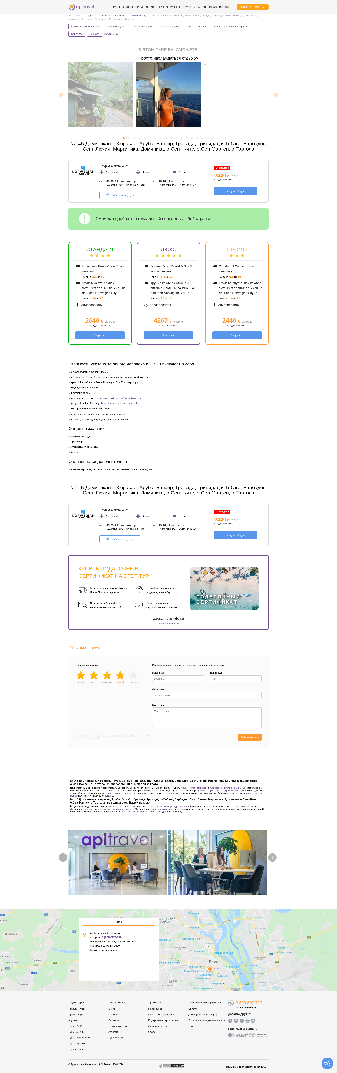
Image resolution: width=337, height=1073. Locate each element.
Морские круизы (170, 26)
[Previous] (61, 95)
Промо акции (76, 1014)
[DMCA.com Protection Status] (172, 1066)
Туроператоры (116, 1037)
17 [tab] (208, 139)
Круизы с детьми (196, 26)
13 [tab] (187, 139)
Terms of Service (84, 738)
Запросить (100, 335)
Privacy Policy (137, 735)
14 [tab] (192, 139)
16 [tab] (202, 139)
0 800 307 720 (249, 1002)
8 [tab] (160, 139)
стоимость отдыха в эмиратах (116, 809)
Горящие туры (166, 7)
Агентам (113, 1031)
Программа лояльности (162, 1014)
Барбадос (76, 33)
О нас (111, 1008)
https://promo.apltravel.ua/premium (120, 403)
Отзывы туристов (118, 1026)
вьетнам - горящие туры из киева (171, 806)
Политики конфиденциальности (206, 1020)
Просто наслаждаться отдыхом (168, 58)
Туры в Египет (76, 1049)
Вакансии (113, 1020)
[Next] (276, 95)
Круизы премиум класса (85, 26)
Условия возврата (168, 623)
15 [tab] (197, 139)
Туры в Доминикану (79, 1037)
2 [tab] (129, 139)
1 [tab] (123, 139)
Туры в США (75, 1026)
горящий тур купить (162, 809)
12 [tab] (181, 139)
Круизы (127, 7)
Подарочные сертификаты (163, 1020)
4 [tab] (139, 139)
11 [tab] (176, 139)
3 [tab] (134, 139)
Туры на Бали (76, 1031)
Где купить (187, 7)
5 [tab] (145, 139)
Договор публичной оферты (204, 1014)
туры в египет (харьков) (193, 788)
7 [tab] (155, 139)
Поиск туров (155, 1008)
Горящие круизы (115, 26)
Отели (152, 1031)
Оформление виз (158, 1026)
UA (227, 7)
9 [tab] (166, 139)
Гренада (95, 33)
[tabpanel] (168, 94)
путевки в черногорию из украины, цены (218, 790)
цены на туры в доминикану (120, 793)
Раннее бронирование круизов (231, 26)
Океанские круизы (143, 26)
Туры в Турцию (77, 1043)
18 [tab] (213, 139)
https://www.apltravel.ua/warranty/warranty (120, 398)
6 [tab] (150, 139)
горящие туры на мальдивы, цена (144, 811)
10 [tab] (171, 139)
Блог (191, 1026)
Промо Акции (144, 7)
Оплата (192, 1008)
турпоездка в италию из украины (227, 788)
